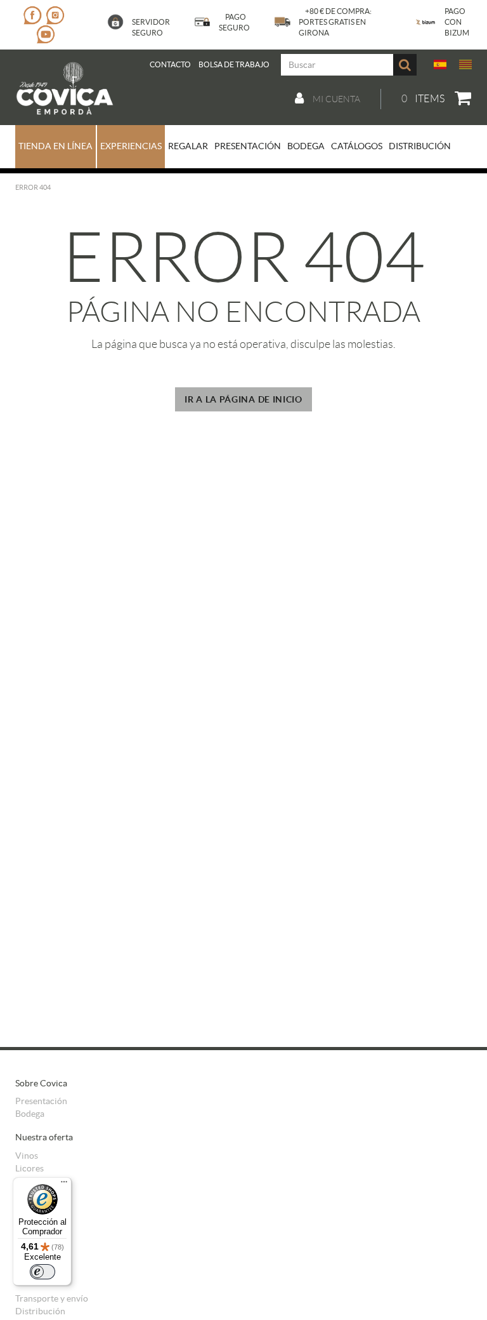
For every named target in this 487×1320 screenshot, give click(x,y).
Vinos (26, 1155)
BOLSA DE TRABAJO (233, 64)
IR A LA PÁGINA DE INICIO (243, 399)
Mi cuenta (335, 99)
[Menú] (64, 1184)
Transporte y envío (51, 1298)
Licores (29, 1168)
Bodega (29, 1114)
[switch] (42, 1271)
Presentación (41, 1101)
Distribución (40, 1311)
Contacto (170, 64)
